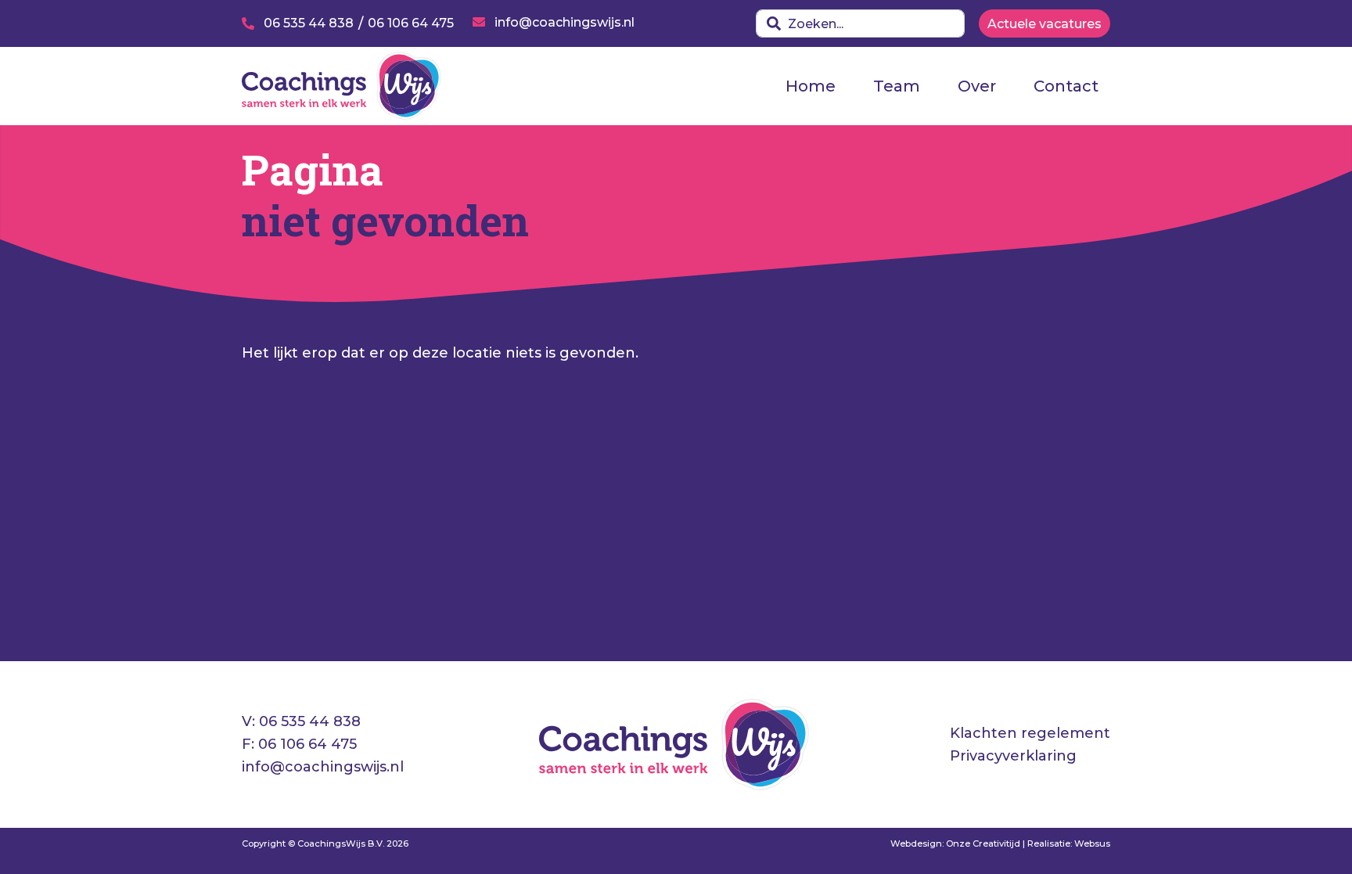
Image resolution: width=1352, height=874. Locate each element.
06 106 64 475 (307, 744)
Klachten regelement (1030, 733)
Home (811, 86)
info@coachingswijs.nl (323, 766)
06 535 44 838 (310, 721)
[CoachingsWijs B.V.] (341, 84)
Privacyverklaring (1013, 755)
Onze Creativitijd (983, 843)
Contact (1066, 86)
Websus (1092, 843)
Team (896, 86)
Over (977, 86)
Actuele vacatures (1044, 23)
